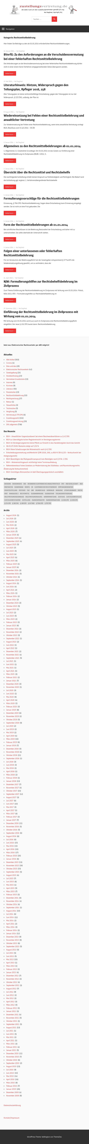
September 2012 (12, 985)
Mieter (80, 490)
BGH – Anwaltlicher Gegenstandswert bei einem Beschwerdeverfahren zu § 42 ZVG (37, 436)
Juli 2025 (9, 548)
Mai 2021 (10, 667)
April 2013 (10, 962)
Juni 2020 (10, 693)
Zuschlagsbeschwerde (12, 500)
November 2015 (12, 865)
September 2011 (12, 1024)
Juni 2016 (10, 842)
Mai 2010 (10, 1076)
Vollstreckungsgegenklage (14, 497)
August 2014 (11, 911)
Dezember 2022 (12, 629)
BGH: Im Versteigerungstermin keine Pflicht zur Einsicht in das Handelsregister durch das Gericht (43, 443)
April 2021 (10, 671)
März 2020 (10, 703)
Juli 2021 (9, 661)
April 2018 (10, 771)
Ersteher (22, 490)
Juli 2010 (9, 1069)
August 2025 (11, 544)
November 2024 (12, 573)
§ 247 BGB (31, 503)
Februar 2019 (11, 742)
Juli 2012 (9, 992)
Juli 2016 (9, 839)
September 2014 (12, 907)
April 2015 (10, 888)
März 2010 (10, 1082)
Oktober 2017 (11, 791)
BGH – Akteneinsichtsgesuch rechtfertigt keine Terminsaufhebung (31, 462)
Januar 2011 (11, 1050)
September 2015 (12, 872)
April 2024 (10, 590)
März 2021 (10, 674)
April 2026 (10, 528)
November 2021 (12, 655)
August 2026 (11, 515)
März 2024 (10, 593)
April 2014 (10, 924)
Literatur (9, 389)
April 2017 (10, 810)
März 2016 (10, 852)
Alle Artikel (10, 359)
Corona (9, 363)
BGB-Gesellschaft (72, 484)
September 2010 (12, 1063)
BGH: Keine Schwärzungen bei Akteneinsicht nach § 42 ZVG (29, 449)
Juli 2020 (9, 690)
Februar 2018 (11, 778)
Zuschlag (61, 497)
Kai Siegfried (20, 51)
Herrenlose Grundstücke (15, 379)
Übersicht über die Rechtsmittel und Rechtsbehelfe (37, 172)
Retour (9, 402)
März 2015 (10, 891)
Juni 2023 (10, 616)
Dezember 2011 (12, 1014)
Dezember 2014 (12, 898)
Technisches (10, 408)
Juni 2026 (10, 522)
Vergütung (10, 411)
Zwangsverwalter (38, 500)
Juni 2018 (10, 765)
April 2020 (10, 700)
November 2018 (12, 752)
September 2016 (12, 833)
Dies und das (11, 366)
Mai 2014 (10, 920)
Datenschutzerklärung (12, 1105)
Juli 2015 (9, 878)
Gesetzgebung (11, 372)
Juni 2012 (10, 995)
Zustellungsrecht (12, 418)
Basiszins (7, 484)
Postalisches (11, 392)
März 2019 (10, 739)
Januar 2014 (11, 933)
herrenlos (50, 490)
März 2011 (10, 1044)
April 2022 (10, 648)
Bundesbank (19, 487)
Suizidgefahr (49, 493)
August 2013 (11, 950)
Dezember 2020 (12, 684)
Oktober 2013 (11, 943)
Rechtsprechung (12, 398)
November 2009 (12, 1095)
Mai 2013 (10, 959)
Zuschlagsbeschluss (73, 497)
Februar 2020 (11, 706)
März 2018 (10, 774)
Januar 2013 (11, 972)
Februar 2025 (11, 564)
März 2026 (10, 531)
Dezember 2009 (12, 1092)
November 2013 (12, 940)
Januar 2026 (11, 535)
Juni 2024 (10, 586)
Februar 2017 (11, 817)
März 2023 (10, 619)
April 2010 (10, 1079)
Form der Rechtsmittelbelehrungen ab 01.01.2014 (36, 225)
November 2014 (12, 901)
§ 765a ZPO (39, 503)
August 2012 (11, 988)
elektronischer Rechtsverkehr (46, 487)
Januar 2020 (11, 710)
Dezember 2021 (12, 651)
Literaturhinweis (70, 490)
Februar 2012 (11, 1008)
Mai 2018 (10, 768)
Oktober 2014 (11, 904)
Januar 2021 (11, 680)
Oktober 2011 (11, 1021)
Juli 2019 (9, 726)
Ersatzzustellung (10, 490)
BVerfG (27, 487)
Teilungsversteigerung (64, 493)
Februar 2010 (11, 1086)
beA (25, 484)
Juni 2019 (10, 729)
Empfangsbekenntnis (65, 487)
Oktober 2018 (11, 755)
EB (32, 487)
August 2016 (11, 836)
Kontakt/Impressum (11, 1118)
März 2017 (10, 813)
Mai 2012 (10, 998)
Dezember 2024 (12, 570)
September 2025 (12, 541)
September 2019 (12, 723)
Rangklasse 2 (13, 493)
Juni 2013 (10, 956)
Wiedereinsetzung (50, 497)
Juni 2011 (10, 1034)
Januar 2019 (11, 745)
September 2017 (12, 794)
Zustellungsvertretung (14, 421)
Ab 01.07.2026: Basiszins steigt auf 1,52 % (22, 446)
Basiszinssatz (17, 484)
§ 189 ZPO (23, 503)
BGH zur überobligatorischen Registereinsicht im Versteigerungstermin (33, 439)
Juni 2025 (10, 551)
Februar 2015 (11, 894)
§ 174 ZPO (7, 503)
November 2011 (12, 1018)
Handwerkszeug (12, 376)
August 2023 (11, 609)
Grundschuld (40, 490)
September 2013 (12, 946)
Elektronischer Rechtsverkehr (17, 369)
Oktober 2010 (11, 1060)
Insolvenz (59, 490)
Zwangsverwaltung (53, 500)
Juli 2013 (9, 953)
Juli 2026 (9, 518)
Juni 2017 (10, 804)
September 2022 (12, 638)
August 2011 (11, 1027)
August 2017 (11, 797)
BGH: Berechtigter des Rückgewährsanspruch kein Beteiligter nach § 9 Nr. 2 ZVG (37, 459)
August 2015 (11, 875)
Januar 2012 (11, 1011)
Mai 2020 (10, 697)
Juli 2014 (9, 914)
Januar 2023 (11, 625)
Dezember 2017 (12, 784)
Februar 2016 (11, 855)
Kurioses (9, 385)
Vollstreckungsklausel (34, 497)
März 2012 (10, 1005)
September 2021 (12, 658)
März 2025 (10, 560)
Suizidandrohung (37, 493)
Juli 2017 (9, 800)
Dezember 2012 (12, 975)
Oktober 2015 (11, 868)
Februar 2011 (11, 1047)
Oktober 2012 (11, 982)
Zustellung (26, 500)
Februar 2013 (11, 969)
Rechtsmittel (24, 493)
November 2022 (12, 632)
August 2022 (11, 642)
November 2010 (12, 1057)
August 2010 (11, 1066)
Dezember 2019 (12, 713)
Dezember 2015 (12, 862)
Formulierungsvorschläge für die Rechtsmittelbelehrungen (41, 198)
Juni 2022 (10, 645)
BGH (81, 484)
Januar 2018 (11, 781)
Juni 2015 (10, 881)
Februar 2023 (11, 622)
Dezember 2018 (12, 749)
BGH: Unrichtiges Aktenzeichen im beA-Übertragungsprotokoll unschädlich (34, 472)
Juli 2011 (9, 1031)
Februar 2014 (11, 930)
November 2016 (12, 826)
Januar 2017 (11, 820)
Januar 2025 (11, 567)
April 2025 (10, 557)
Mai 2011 (10, 1037)
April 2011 (10, 1040)
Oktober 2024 (11, 577)
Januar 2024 (11, 599)
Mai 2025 (10, 554)
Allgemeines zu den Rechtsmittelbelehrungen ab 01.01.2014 (42, 146)
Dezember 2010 (12, 1053)
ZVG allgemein (11, 424)
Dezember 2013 (12, 937)
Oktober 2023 (11, 606)
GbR (32, 490)
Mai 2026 (10, 525)
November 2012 (12, 979)
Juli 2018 (9, 762)
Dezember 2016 (12, 823)
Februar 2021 (11, 677)
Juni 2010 (10, 1073)
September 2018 (12, 758)
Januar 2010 (11, 1089)
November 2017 (12, 787)
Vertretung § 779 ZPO (14, 415)
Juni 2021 (10, 664)
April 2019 (10, 736)
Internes (9, 382)
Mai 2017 (10, 807)
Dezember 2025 (12, 538)
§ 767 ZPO (48, 503)
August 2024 (11, 583)
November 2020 (12, 687)
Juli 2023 (9, 612)
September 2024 (12, 580)
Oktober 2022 (11, 635)
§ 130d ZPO (73, 500)
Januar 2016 (11, 859)
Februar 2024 (11, 596)
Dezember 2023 (12, 603)
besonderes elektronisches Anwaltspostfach (44, 484)
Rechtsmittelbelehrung (15, 395)
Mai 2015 (10, 885)
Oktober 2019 (11, 719)
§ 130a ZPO (65, 500)
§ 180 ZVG (15, 503)
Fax (28, 490)
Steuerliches (11, 405)
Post (6, 493)
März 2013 (10, 966)
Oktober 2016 (11, 830)
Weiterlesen (9, 73)
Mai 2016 (10, 846)
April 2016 (10, 849)
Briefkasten (8, 487)
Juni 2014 (10, 917)
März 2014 (10, 927)
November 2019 (12, 716)
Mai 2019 (10, 732)
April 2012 (10, 1001)
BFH (63, 484)
